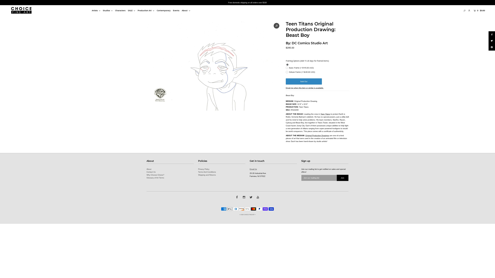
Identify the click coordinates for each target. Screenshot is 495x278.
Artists (95, 10)
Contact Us (151, 172)
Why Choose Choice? (155, 175)
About (185, 10)
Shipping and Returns (207, 175)
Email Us (253, 169)
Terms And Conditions (207, 172)
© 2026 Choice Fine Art (247, 214)
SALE (130, 10)
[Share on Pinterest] (492, 47)
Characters (120, 10)
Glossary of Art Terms (155, 178)
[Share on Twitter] (492, 41)
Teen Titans (325, 114)
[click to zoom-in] (276, 26)
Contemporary (164, 10)
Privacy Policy (203, 169)
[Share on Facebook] (492, 34)
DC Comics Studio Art (310, 43)
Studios (106, 10)
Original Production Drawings (317, 135)
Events (176, 10)
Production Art (145, 10)
